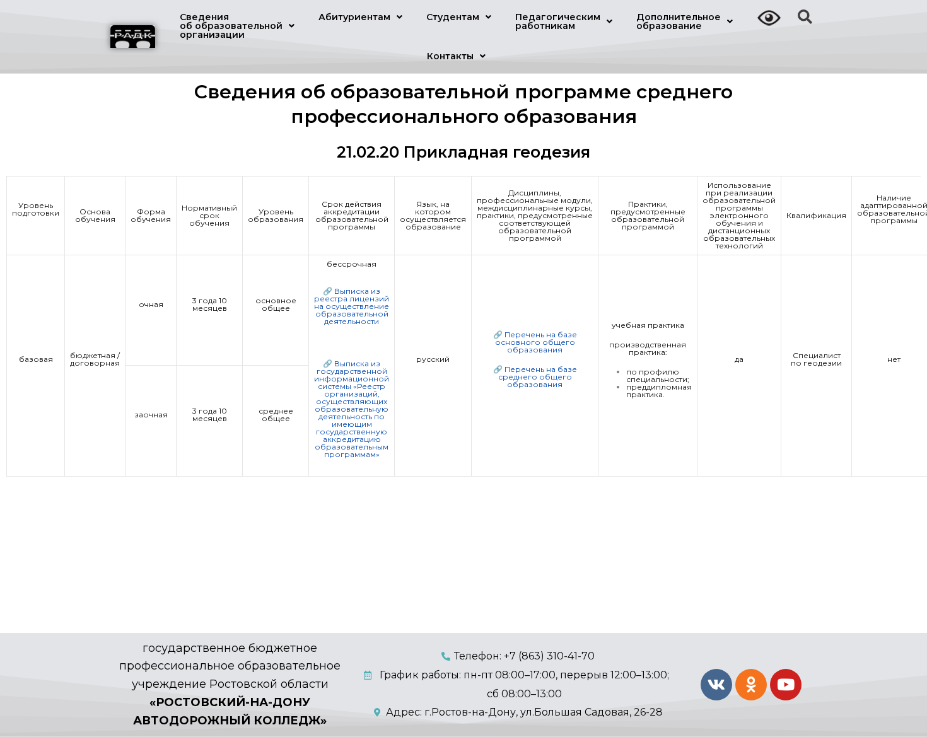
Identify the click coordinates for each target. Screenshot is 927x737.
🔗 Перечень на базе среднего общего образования (535, 376)
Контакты (450, 56)
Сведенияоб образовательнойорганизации (231, 25)
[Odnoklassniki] (751, 684)
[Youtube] (786, 684)
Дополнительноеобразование (678, 21)
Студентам (452, 17)
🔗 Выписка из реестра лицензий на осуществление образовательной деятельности (351, 306)
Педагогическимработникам (557, 21)
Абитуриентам (354, 17)
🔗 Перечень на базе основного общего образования (535, 342)
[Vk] (716, 684)
